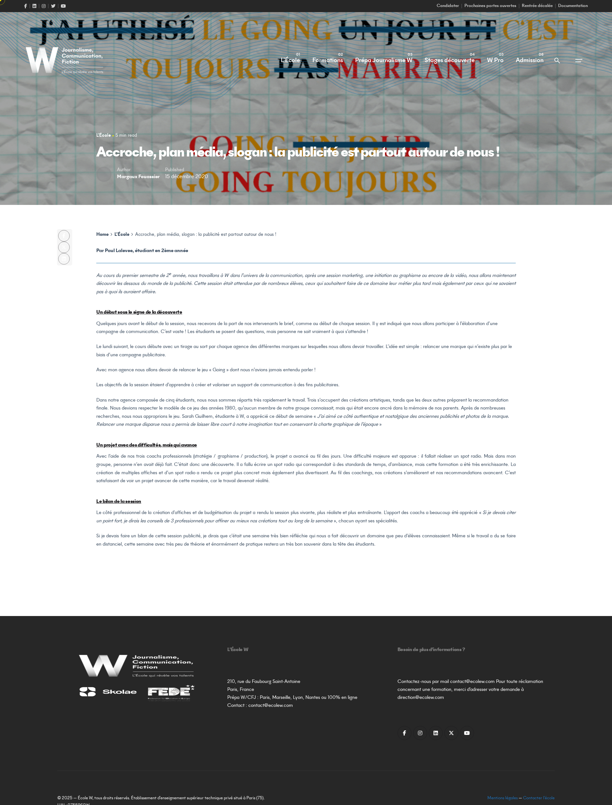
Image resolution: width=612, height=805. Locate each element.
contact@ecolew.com (270, 705)
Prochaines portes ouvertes (490, 6)
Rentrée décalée (537, 6)
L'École (103, 135)
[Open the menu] (579, 60)
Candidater (448, 6)
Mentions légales (502, 798)
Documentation (573, 6)
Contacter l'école (539, 798)
